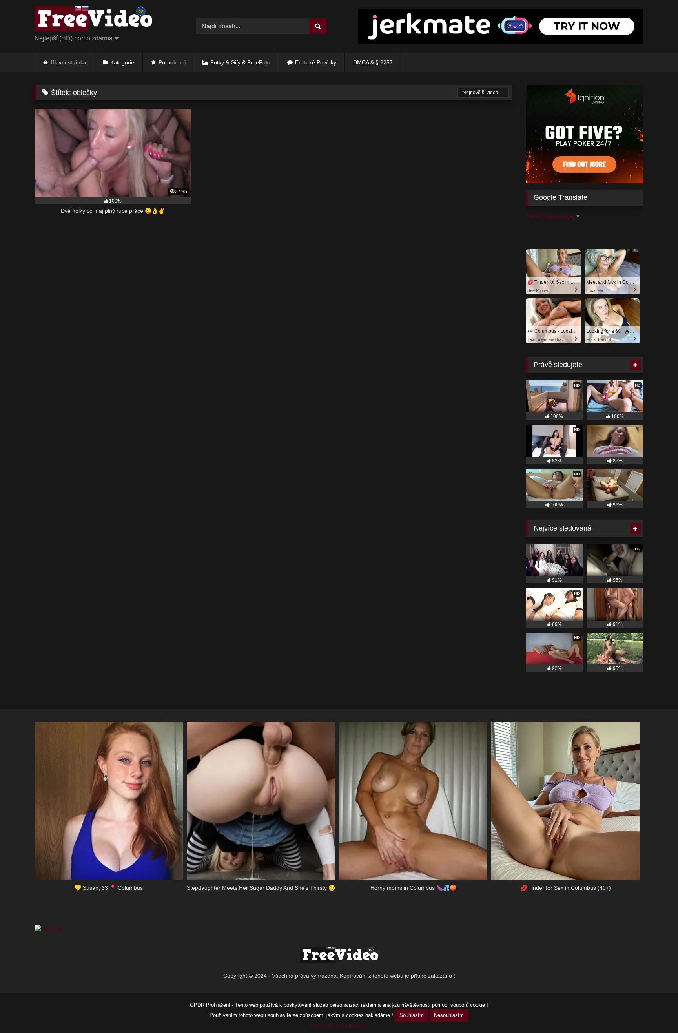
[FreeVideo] (93, 20)
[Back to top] (653, 1009)
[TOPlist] (48, 929)
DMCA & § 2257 (373, 62)
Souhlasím (411, 1015)
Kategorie (122, 62)
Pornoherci (172, 62)
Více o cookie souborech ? (339, 1025)
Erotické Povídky (315, 62)
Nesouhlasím (449, 1015)
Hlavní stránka (68, 62)
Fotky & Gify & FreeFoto (240, 62)
